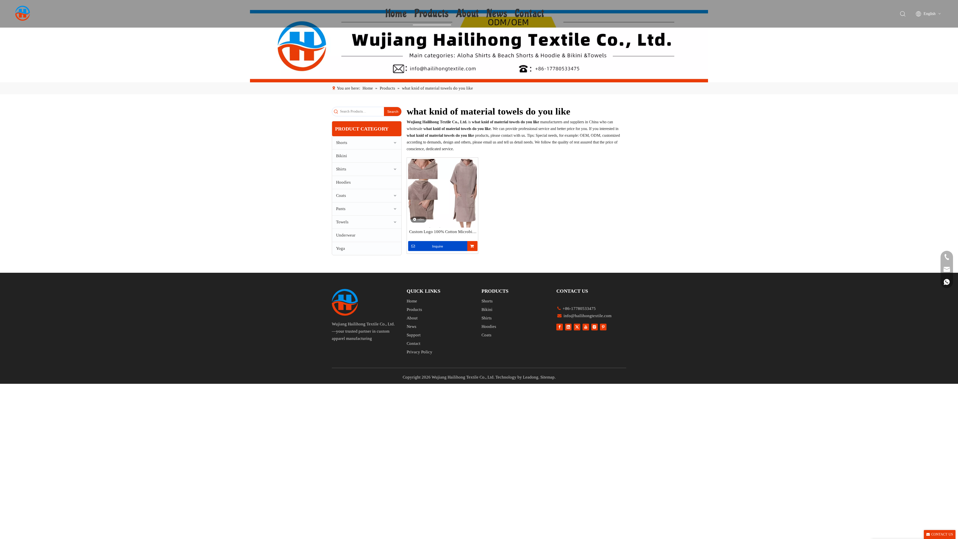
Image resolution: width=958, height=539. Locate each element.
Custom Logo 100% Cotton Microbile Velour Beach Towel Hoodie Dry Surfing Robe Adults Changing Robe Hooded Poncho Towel (442, 232)
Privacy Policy (419, 352)
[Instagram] (594, 326)
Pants (341, 208)
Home (396, 13)
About (467, 13)
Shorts (341, 142)
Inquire (437, 246)
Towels (342, 222)
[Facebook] (559, 326)
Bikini (341, 155)
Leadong (530, 377)
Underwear (346, 235)
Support (414, 335)
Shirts (341, 169)
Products (431, 13)
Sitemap (547, 377)
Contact (529, 13)
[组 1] (345, 302)
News (496, 13)
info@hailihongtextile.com (587, 315)
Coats (341, 195)
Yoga (340, 248)
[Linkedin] (568, 326)
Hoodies (343, 182)
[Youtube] (586, 326)
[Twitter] (577, 326)
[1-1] (479, 46)
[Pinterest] (603, 326)
